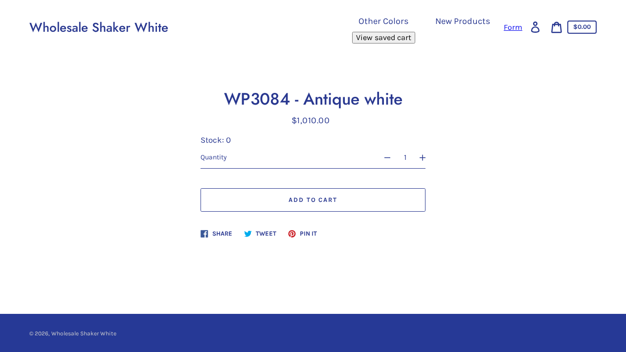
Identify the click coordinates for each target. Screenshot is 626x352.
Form (513, 27)
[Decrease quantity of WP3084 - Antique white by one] (383, 157)
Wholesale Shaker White (98, 27)
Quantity (214, 157)
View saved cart (383, 37)
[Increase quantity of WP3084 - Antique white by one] (427, 157)
